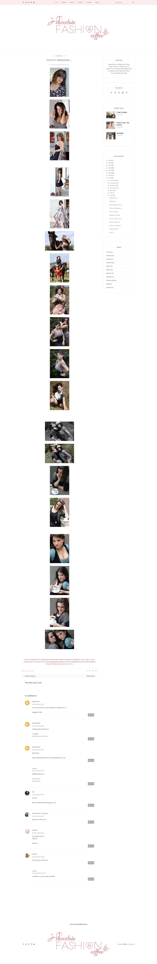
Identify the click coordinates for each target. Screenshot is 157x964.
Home (56, 2)
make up (108, 273)
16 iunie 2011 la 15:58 (38, 794)
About (97, 2)
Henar (34, 830)
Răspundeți (91, 715)
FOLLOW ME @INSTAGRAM (78, 924)
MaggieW (36, 701)
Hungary (109, 262)
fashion (108, 255)
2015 (109, 168)
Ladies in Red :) (114, 229)
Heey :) (111, 232)
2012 (109, 175)
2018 (109, 160)
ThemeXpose (131, 944)
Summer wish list (114, 215)
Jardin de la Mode (40, 813)
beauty (108, 270)
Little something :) (115, 225)
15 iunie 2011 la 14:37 (38, 704)
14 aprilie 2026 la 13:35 (38, 873)
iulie (111, 193)
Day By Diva (36, 779)
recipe (108, 284)
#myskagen (120, 133)
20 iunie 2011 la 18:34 (38, 857)
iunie (111, 195)
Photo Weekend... (114, 222)
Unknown (36, 723)
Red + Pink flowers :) (115, 205)
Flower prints (113, 212)
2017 (109, 163)
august (112, 190)
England (109, 277)
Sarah (34, 854)
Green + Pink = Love (115, 218)
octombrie (113, 185)
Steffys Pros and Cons (40, 736)
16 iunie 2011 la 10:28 (38, 771)
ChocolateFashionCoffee (59, 64)
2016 (109, 165)
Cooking (89, 2)
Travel (80, 2)
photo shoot (59, 56)
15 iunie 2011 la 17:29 (38, 750)
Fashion (64, 2)
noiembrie (113, 183)
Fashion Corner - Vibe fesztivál (123, 124)
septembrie (113, 188)
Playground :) (113, 198)
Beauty (72, 2)
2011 (109, 178)
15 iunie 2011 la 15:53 (38, 726)
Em (33, 792)
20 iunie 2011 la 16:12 (38, 833)
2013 (109, 173)
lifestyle (108, 287)
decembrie (113, 180)
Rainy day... (112, 201)
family (108, 266)
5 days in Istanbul (122, 112)
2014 (109, 170)
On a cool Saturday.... (115, 208)
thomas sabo (110, 280)
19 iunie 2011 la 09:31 (38, 816)
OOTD (108, 252)
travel (108, 259)
